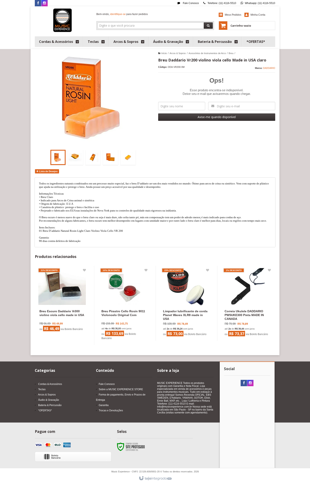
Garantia (104, 405)
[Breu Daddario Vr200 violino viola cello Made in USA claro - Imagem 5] (128, 157)
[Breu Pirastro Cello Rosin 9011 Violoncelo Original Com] (124, 305)
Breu (231, 53)
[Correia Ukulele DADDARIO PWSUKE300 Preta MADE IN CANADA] (247, 303)
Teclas (42, 389)
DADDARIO (269, 68)
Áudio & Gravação (48, 399)
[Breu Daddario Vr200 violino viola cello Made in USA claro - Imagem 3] (93, 157)
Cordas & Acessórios (50, 384)
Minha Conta (258, 14)
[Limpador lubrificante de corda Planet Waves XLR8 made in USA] (185, 303)
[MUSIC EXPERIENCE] (62, 20)
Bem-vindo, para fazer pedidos (122, 14)
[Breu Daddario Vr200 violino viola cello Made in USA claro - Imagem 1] (58, 157)
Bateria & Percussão (50, 405)
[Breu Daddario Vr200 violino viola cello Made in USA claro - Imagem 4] (110, 157)
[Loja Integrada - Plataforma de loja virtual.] (155, 478)
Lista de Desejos (48, 171)
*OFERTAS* (45, 410)
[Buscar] (208, 25)
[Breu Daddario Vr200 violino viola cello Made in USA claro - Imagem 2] (75, 157)
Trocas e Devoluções (111, 410)
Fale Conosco (190, 3)
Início (164, 53)
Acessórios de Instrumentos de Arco (207, 53)
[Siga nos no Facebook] (38, 3)
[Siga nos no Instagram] (44, 3)
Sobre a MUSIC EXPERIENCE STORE (121, 389)
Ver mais (64, 316)
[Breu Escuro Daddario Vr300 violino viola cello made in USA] (62, 300)
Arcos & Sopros (178, 53)
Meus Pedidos (233, 14)
